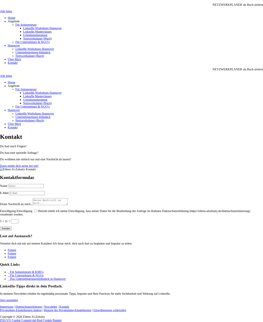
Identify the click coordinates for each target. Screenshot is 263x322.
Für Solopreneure (26, 24)
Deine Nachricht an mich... (16, 204)
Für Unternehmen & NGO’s (32, 42)
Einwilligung (8, 211)
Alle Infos (6, 11)
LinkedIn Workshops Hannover (42, 28)
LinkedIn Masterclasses (37, 31)
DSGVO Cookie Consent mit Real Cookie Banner (31, 320)
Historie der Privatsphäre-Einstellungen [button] (67, 310)
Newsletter (50, 306)
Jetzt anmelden (9, 300)
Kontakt (13, 62)
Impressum (6, 306)
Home (11, 17)
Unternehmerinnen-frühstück (32, 52)
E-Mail (4, 193)
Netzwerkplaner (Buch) (37, 38)
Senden (6, 228)
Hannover (14, 45)
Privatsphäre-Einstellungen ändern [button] (21, 310)
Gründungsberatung (35, 35)
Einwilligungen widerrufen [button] (109, 310)
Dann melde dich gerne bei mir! (19, 165)
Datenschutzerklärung (28, 306)
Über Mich (14, 59)
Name (3, 185)
